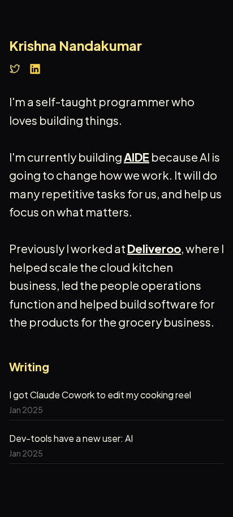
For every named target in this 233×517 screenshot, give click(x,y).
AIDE (136, 157)
